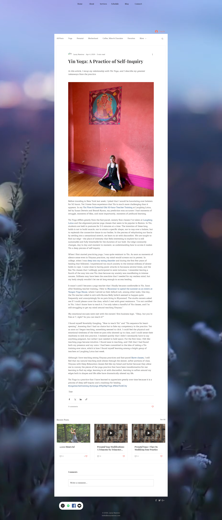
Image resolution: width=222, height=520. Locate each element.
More (142, 38)
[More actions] (152, 54)
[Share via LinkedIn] (81, 399)
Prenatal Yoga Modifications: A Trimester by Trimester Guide (110, 448)
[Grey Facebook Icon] (156, 500)
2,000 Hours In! (67, 446)
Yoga (70, 38)
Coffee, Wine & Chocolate (113, 38)
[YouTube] (79, 506)
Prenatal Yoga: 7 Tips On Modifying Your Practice (146, 448)
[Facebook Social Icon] (74, 506)
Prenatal (80, 38)
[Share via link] (86, 399)
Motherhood (93, 38)
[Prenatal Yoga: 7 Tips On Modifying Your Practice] (148, 433)
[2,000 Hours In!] (73, 433)
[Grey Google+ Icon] (163, 500)
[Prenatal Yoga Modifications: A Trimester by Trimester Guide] (111, 433)
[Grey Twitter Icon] (159, 500)
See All (162, 419)
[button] (162, 38)
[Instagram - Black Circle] (63, 506)
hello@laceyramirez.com (111, 515)
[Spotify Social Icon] (68, 506)
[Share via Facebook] (69, 399)
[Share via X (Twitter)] (75, 399)
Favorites (131, 38)
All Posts (60, 38)
